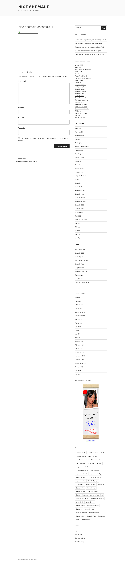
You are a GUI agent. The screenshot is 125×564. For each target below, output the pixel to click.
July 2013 (78, 370)
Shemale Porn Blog (81, 271)
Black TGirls (78, 71)
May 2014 (78, 334)
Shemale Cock (80, 491)
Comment (22, 81)
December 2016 (80, 312)
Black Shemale (80, 453)
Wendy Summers (80, 117)
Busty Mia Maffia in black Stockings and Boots (89, 54)
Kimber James (79, 168)
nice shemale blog (95, 474)
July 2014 (78, 327)
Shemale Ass (80, 488)
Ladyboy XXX (79, 65)
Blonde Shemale (93, 453)
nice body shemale (82, 470)
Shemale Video (94, 512)
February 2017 (79, 305)
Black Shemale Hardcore (83, 69)
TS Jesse (77, 227)
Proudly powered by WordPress (27, 559)
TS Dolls (77, 223)
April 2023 (78, 301)
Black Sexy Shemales (81, 260)
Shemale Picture (80, 264)
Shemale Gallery (93, 491)
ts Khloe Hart (86, 519)
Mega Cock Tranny (81, 176)
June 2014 (78, 330)
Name (21, 108)
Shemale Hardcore (82, 495)
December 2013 (80, 352)
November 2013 (80, 356)
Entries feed (78, 534)
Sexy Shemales (91, 484)
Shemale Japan (79, 89)
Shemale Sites (89, 509)
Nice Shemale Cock (82, 477)
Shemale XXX (79, 96)
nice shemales (80, 481)
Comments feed (80, 538)
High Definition (80, 463)
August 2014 (79, 323)
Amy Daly (78, 67)
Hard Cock (79, 460)
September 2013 (80, 363)
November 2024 (80, 294)
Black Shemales (80, 249)
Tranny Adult (79, 275)
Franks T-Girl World (81, 76)
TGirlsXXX (78, 216)
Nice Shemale (33, 7)
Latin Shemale (88, 467)
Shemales (79, 509)
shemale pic (79, 502)
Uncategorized (79, 238)
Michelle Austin (79, 87)
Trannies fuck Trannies (82, 109)
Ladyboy (78, 467)
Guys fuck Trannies (81, 104)
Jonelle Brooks (79, 157)
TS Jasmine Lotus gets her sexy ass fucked (88, 43)
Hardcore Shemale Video (83, 78)
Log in (77, 531)
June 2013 (78, 374)
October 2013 (79, 359)
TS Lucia (77, 115)
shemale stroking (81, 512)
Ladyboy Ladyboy (80, 85)
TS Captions (79, 111)
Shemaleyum (79, 257)
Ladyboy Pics (79, 278)
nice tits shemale (93, 481)
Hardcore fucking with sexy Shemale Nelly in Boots (91, 40)
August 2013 (79, 367)
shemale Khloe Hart (96, 495)
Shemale (77, 183)
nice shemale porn (96, 477)
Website (21, 128)
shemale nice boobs (82, 498)
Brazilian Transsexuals (82, 74)
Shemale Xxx (80, 516)
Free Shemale (92, 456)
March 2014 (79, 341)
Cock (102, 453)
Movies (77, 179)
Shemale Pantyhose (97, 498)
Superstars (101, 516)
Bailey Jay (78, 139)
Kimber (99, 463)
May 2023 (78, 297)
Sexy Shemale (79, 268)
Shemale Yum (79, 93)
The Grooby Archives (81, 100)
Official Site (79, 484)
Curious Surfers (81, 456)
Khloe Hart (78, 165)
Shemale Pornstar (80, 91)
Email (21, 118)
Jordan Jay (78, 82)
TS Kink (77, 230)
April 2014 (78, 337)
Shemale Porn (79, 194)
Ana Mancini (79, 132)
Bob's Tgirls (78, 143)
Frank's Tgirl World (80, 154)
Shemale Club (79, 187)
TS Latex (78, 234)
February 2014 (79, 345)
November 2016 (80, 315)
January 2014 (79, 348)
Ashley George (79, 135)
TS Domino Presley (81, 113)
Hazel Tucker (79, 80)
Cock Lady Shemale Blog (83, 282)
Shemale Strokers (80, 201)
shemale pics (90, 502)
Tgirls (77, 519)
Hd (100, 460)
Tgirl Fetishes (79, 212)
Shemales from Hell (81, 98)
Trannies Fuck (79, 102)
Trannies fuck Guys (81, 106)
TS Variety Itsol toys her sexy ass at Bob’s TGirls (89, 47)
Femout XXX (79, 150)
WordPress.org (79, 542)
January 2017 (79, 308)
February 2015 (79, 319)
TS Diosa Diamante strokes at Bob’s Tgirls (88, 50)
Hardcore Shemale (91, 460)
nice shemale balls (81, 474)
